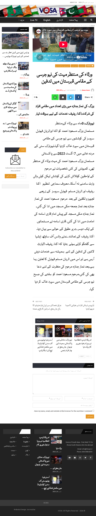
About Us (73, 2)
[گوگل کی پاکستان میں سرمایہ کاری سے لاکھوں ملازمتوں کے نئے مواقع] (23, 106)
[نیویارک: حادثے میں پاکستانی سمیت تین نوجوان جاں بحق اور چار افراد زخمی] (63, 331)
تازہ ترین (59, 20)
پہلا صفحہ (73, 20)
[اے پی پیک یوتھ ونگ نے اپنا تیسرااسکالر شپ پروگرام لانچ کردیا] (23, 66)
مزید (22, 20)
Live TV (33, 20)
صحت (13, 450)
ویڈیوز (13, 455)
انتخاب (82, 66)
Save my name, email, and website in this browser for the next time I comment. (63, 411)
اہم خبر (74, 66)
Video (89, 66)
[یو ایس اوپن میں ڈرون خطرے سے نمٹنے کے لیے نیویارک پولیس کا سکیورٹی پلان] (15, 41)
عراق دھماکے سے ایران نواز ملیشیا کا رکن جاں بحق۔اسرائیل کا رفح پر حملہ (47, 307)
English (47, 20)
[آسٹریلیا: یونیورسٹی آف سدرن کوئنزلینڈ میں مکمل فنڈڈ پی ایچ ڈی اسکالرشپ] (43, 331)
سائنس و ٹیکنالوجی (9, 446)
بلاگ (26, 455)
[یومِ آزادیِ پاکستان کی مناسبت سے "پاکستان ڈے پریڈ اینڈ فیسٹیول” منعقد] (23, 86)
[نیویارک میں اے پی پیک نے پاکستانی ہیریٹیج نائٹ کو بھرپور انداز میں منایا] (23, 126)
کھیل (26, 450)
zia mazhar (31, 509)
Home (46, 503)
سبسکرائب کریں (10, 176)
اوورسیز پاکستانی (63, 66)
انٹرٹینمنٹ (25, 446)
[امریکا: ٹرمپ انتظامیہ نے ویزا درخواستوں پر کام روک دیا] (83, 331)
